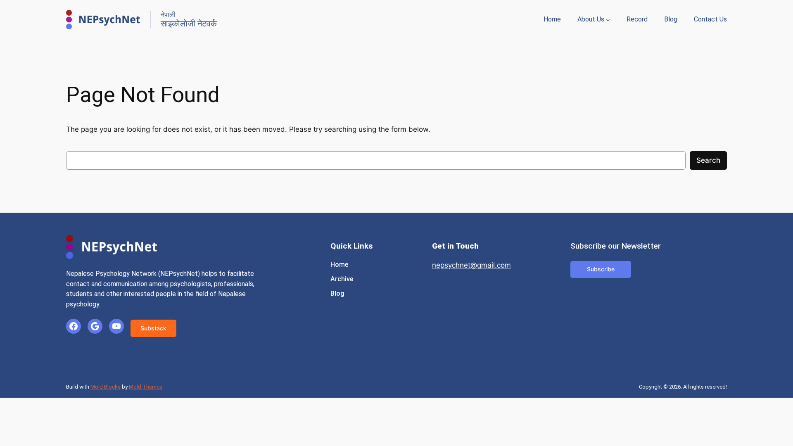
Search (708, 160)
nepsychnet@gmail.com (471, 265)
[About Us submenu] (608, 20)
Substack (153, 328)
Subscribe (601, 269)
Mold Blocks (105, 387)
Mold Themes (145, 387)
